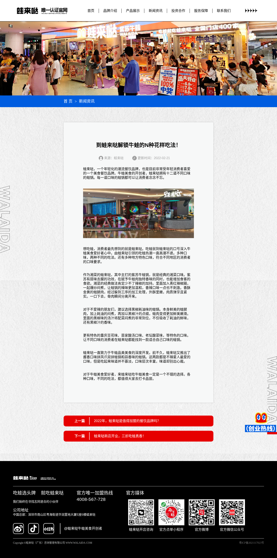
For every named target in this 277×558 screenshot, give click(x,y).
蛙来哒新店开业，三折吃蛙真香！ (120, 436)
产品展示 (133, 11)
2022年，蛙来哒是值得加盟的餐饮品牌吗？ (127, 421)
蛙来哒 (88, 169)
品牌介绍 (110, 11)
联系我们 (224, 11)
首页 (90, 11)
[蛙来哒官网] (46, 10)
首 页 (68, 101)
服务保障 (201, 11)
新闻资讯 (156, 11)
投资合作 (178, 11)
